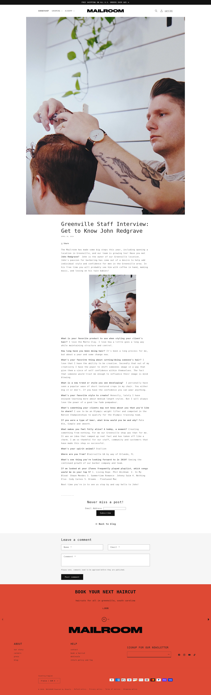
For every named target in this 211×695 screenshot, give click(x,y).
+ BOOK (105, 608)
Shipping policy (130, 689)
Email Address (94, 508)
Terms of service (112, 689)
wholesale (75, 657)
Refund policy (80, 689)
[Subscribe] (168, 654)
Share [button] (66, 243)
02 (108, 619)
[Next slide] (208, 619)
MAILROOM (49, 689)
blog (16, 660)
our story (18, 650)
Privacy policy (95, 689)
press (16, 657)
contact (74, 650)
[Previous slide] (2, 619)
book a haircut (78, 653)
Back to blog (107, 524)
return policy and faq (82, 660)
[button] (56, 10)
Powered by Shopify (62, 689)
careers (17, 653)
